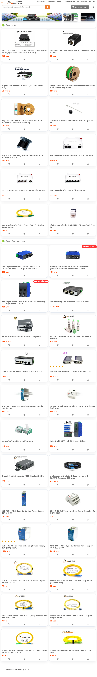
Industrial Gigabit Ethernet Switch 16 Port (69, 301)
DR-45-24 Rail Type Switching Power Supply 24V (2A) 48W (72, 407)
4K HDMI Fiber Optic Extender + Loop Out (21, 336)
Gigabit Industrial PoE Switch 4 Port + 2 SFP (22, 371)
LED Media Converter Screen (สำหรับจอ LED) (70, 371)
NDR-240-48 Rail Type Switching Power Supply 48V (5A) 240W (71, 547)
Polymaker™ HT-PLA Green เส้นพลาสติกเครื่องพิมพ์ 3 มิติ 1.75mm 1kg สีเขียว (72, 86)
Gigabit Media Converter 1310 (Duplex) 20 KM (23, 476)
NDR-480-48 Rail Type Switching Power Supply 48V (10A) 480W (23, 547)
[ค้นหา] (47, 7)
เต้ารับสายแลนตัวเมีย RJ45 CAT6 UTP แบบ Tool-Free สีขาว (72, 226)
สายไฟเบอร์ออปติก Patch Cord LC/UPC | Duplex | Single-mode (71, 616)
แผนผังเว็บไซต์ (82, 2)
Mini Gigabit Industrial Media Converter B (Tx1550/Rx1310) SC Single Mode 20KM (69, 267)
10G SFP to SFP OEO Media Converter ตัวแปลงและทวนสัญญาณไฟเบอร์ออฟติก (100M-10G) (24, 51)
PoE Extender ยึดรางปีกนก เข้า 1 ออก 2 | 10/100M (71, 155)
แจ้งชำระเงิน (41, 2)
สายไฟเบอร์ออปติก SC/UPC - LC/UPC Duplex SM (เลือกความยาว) (71, 581)
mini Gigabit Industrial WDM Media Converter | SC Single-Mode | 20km (23, 302)
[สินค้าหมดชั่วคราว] (57, 275)
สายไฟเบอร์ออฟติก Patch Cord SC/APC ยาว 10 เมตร (70, 651)
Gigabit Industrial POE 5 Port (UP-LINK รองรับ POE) (22, 86)
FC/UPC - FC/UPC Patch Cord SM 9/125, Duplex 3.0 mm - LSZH (24, 581)
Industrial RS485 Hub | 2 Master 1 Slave (68, 441)
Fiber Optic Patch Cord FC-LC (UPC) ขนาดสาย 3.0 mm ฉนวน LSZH (24, 616)
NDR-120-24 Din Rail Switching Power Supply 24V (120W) (22, 407)
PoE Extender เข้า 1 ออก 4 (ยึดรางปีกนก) (67, 190)
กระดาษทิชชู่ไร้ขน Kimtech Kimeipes (17, 441)
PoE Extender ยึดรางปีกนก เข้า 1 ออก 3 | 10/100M (23, 190)
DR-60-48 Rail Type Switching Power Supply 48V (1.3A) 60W (72, 512)
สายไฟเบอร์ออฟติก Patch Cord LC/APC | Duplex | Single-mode (23, 226)
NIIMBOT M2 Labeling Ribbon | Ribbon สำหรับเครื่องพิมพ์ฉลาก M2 (22, 156)
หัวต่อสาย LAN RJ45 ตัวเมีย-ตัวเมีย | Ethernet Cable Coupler (72, 51)
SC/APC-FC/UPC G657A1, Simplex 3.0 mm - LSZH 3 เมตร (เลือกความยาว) (24, 651)
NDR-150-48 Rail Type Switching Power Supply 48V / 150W (23, 512)
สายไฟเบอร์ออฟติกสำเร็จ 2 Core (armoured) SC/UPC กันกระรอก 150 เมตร (69, 477)
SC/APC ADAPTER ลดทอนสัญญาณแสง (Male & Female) (71, 337)
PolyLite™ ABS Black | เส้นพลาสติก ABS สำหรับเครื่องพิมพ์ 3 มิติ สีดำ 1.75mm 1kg (22, 121)
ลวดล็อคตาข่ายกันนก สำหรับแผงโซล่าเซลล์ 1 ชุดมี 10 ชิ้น (71, 121)
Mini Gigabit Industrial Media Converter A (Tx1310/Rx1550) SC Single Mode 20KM (21, 267)
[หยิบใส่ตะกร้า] (9, 59)
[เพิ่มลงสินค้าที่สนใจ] (24, 59)
